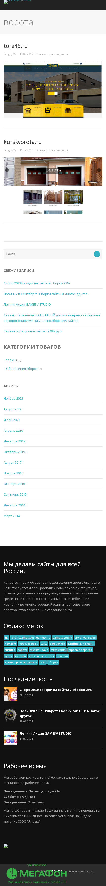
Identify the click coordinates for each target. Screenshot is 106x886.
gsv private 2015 (85, 637)
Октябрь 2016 (14, 484)
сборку (53, 662)
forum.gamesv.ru (22, 637)
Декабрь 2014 (14, 505)
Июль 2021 (12, 420)
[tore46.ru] (53, 116)
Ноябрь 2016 (13, 473)
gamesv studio (62, 637)
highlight (10, 643)
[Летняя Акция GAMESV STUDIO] (10, 743)
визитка (10, 650)
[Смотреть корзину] (92, 5)
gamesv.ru (43, 637)
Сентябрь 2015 (15, 494)
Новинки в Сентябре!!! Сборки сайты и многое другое (46, 294)
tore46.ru (16, 45)
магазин (20, 656)
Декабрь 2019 (14, 441)
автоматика (57, 643)
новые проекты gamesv (21, 662)
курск (8, 656)
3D (6, 637)
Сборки (9, 360)
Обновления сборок (22, 368)
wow (44, 643)
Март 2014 (12, 516)
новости (62, 656)
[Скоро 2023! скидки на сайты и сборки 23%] (10, 700)
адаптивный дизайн (81, 643)
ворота (22, 650)
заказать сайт (39, 650)
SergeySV (10, 54)
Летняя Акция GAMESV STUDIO (27, 304)
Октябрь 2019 (14, 452)
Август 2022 (12, 409)
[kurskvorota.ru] (53, 212)
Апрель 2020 (13, 430)
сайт (43, 662)
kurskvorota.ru (23, 141)
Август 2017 (12, 462)
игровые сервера (80, 650)
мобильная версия (41, 656)
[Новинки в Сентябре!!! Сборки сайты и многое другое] (10, 721)
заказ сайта (58, 650)
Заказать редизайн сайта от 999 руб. (33, 331)
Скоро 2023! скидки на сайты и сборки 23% (37, 283)
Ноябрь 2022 (13, 398)
